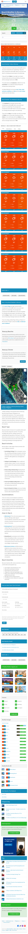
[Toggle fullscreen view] (25, 370)
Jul (8, 47)
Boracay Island (6, 6)
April (7, 735)
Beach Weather (10, 928)
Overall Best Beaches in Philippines (9, 644)
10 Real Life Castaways (11, 878)
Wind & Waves (9, 128)
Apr (12, 634)
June (7, 741)
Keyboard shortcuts (10, 403)
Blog (3, 858)
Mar (9, 634)
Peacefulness (17, 605)
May (15, 634)
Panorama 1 (9, 366)
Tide (15, 128)
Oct (25, 47)
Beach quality (4, 602)
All (24, 32)
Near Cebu (4, 794)
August (7, 748)
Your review (4, 610)
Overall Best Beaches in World (8, 650)
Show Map (4, 366)
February (7, 729)
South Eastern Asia (9, 5)
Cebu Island (14, 295)
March (7, 732)
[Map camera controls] (25, 396)
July (6, 745)
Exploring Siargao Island (11, 805)
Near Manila (4, 797)
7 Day (3, 128)
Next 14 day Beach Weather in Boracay (11, 302)
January (7, 726)
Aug (14, 47)
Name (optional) (5, 592)
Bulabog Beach (8, 526)
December (8, 760)
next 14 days (22, 91)
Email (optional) (5, 597)
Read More (23, 361)
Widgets (7, 930)
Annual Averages (5, 723)
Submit (4, 622)
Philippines (17, 5)
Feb (6, 634)
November (8, 757)
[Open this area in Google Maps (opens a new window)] (3, 403)
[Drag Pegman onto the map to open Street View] (25, 401)
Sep (19, 47)
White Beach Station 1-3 (10, 546)
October (7, 754)
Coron (11, 781)
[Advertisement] (14, 281)
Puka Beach (4, 341)
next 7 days (18, 89)
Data (17, 928)
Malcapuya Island (14, 785)
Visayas (23, 5)
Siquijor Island (22, 295)
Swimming (17, 602)
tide (15, 91)
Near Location (19, 32)
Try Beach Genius (14, 832)
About (15, 928)
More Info (14, 714)
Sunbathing (4, 605)
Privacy (3, 930)
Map (14, 28)
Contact (20, 928)
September (8, 751)
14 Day (19, 128)
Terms (26, 403)
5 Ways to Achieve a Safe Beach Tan (14, 890)
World (3, 5)
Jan (3, 634)
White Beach (11, 338)
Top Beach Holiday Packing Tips (13, 874)
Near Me (13, 32)
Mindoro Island (6, 295)
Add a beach (14, 930)
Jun (3, 47)
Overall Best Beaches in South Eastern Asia (10, 647)
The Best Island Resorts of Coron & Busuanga (16, 817)
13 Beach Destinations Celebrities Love (14, 898)
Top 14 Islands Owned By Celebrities (14, 886)
